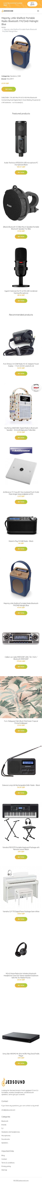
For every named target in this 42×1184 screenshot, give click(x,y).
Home (3, 27)
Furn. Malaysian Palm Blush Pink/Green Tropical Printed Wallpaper (21, 722)
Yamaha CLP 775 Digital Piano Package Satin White (21, 911)
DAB (19, 76)
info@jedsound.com (8, 1110)
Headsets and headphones (10, 1132)
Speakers (13, 76)
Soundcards (5, 1139)
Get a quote (32, 3)
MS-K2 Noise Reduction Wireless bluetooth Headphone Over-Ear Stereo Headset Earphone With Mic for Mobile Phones (21, 976)
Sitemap (4, 1170)
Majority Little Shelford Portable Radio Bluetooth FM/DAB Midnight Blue (21, 604)
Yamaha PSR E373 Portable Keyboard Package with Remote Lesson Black (21, 848)
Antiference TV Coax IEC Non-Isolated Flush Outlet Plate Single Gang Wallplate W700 (21, 493)
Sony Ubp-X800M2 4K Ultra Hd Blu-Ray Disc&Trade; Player (21, 1055)
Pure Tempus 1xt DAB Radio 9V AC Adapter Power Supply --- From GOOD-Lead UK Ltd (21, 365)
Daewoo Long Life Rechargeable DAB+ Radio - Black (21, 785)
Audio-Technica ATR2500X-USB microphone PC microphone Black (21, 164)
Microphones (5, 1135)
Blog (3, 1155)
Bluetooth (4, 1121)
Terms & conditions (7, 1163)
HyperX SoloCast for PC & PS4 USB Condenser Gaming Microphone (21, 292)
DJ (2, 1128)
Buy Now (8, 89)
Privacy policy (6, 1166)
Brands (3, 1125)
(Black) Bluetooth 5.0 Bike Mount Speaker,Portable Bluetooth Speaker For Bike (21, 228)
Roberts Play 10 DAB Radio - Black (21, 541)
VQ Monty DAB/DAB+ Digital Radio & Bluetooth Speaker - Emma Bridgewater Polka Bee (21, 429)
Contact (4, 1159)
